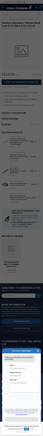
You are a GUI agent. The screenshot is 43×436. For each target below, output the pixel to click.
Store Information (21, 328)
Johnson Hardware (10, 28)
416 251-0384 (26, 224)
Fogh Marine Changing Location (16, 96)
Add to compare (7, 87)
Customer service (21, 321)
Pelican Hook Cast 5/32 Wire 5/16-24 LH (24, 19)
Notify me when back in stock (20, 82)
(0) (31, 28)
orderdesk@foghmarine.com (23, 222)
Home (4, 19)
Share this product (21, 87)
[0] (40, 7)
